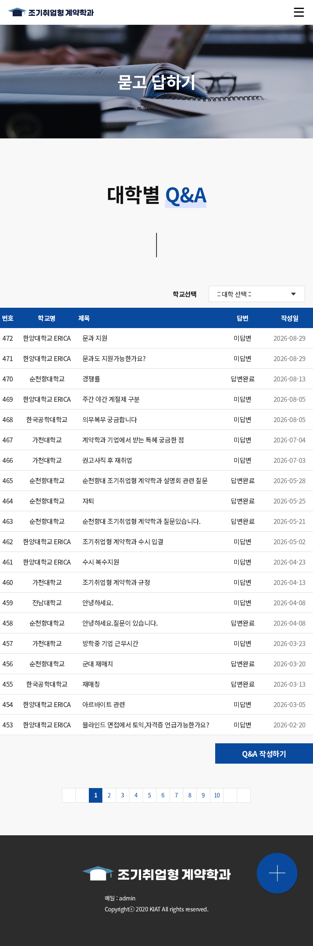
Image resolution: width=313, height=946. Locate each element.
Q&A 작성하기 (264, 753)
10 (217, 795)
